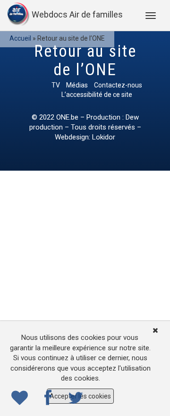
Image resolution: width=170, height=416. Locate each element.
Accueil (20, 38)
